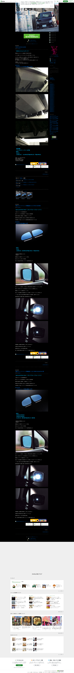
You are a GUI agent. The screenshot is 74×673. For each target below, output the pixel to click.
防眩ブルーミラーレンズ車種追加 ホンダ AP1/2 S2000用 (25, 179)
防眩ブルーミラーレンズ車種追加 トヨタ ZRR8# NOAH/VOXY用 (54, 119)
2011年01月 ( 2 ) (52, 105)
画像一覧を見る (52, 134)
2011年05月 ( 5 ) (52, 102)
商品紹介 (19, 48)
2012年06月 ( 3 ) (52, 93)
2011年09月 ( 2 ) (52, 99)
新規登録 (65, 1)
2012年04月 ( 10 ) (52, 94)
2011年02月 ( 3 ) (52, 104)
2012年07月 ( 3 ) (52, 92)
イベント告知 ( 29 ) (52, 79)
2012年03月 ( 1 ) (52, 95)
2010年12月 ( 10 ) (52, 106)
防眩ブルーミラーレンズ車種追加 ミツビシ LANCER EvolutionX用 (54, 130)
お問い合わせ (36, 672)
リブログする (45, 166)
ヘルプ (63, 672)
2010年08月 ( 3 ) (52, 109)
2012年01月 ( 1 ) (52, 96)
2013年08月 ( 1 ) (52, 88)
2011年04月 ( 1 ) (52, 103)
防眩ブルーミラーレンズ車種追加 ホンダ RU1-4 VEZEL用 (25, 184)
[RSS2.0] (54, 137)
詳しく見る (37, 665)
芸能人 (23, 581)
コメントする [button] (38, 166)
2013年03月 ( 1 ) (52, 89)
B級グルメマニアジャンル (16, 581)
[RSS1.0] (54, 136)
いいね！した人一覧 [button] (45, 169)
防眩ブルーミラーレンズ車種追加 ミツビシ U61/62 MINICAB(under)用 (54, 126)
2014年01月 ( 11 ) (52, 85)
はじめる (19, 665)
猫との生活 (31, 595)
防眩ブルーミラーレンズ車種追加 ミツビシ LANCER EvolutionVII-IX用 (54, 124)
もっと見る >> (18, 187)
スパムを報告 (30, 672)
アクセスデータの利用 (47, 672)
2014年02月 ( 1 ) (52, 84)
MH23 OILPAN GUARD (21, 47)
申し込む (54, 665)
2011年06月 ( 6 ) (52, 101)
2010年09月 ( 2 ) (52, 108)
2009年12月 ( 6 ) (52, 111)
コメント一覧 (46, 359)
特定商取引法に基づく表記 (56, 672)
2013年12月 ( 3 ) (52, 86)
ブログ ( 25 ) (51, 77)
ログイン (71, 1)
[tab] (16, 581)
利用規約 (41, 672)
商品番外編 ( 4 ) (52, 78)
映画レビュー (14, 595)
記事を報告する (46, 174)
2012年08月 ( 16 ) (52, 91)
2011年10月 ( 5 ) (52, 98)
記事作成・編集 (52, 62)
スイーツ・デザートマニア (50, 595)
